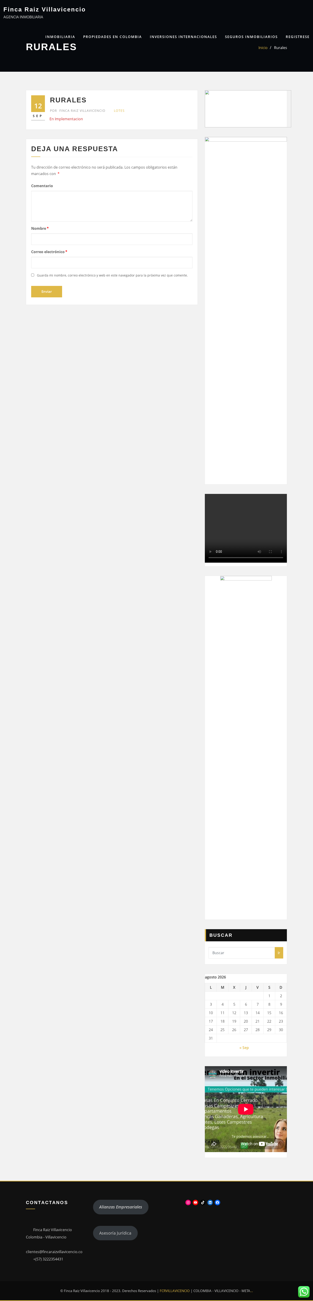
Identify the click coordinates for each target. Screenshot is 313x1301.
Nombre (40, 228)
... (251, 1290)
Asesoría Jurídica (115, 1233)
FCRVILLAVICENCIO (175, 1290)
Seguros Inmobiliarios (251, 36)
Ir (279, 952)
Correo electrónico (49, 251)
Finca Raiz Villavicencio (44, 9)
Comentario (42, 185)
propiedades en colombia (112, 36)
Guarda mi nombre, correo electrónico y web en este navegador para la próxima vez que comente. (112, 275)
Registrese (298, 36)
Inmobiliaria (60, 36)
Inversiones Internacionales (183, 36)
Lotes (119, 110)
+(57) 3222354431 (48, 1259)
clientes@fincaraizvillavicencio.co (54, 1251)
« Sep (244, 1047)
